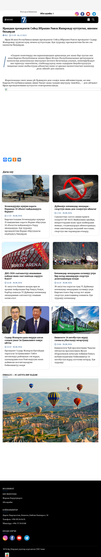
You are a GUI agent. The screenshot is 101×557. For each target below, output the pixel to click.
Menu (9, 20)
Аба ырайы (46, 13)
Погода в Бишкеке (28, 12)
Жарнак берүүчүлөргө (12, 498)
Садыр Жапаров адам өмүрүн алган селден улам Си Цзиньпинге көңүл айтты (24, 340)
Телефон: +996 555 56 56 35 (14, 519)
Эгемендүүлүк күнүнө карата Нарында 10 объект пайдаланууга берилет (23, 209)
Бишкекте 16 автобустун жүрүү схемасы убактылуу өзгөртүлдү (71, 339)
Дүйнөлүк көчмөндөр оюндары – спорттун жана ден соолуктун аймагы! (75, 207)
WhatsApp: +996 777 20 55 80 (14, 523)
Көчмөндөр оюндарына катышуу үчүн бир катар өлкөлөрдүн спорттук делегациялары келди (75, 276)
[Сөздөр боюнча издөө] (93, 19)
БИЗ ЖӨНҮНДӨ (10, 494)
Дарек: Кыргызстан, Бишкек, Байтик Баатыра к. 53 (25, 515)
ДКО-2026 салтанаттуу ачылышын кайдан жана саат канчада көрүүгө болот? (23, 276)
